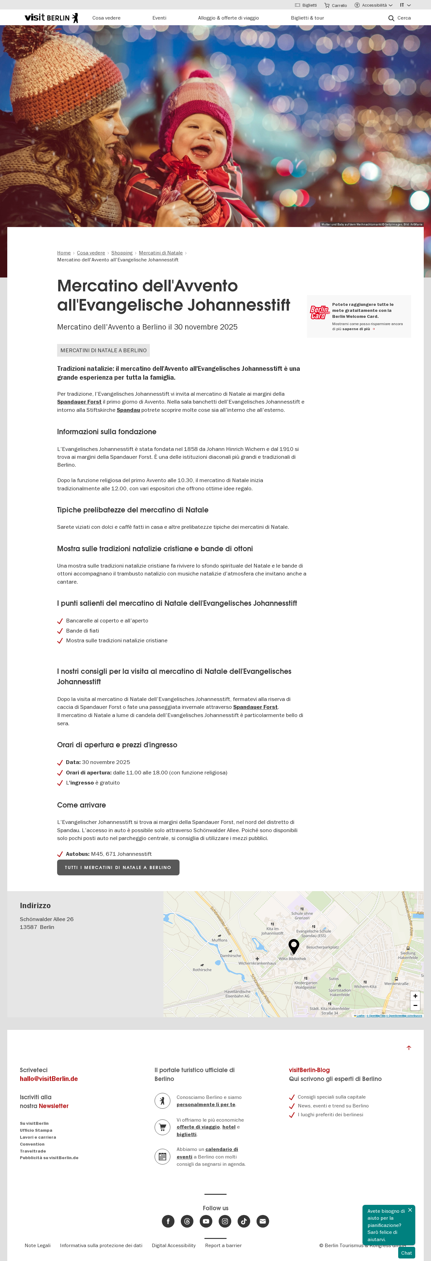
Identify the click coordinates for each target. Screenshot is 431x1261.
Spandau (128, 410)
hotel (229, 1127)
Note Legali (37, 1245)
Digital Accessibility (174, 1245)
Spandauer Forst (79, 402)
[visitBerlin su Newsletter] (263, 1221)
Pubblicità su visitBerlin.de (49, 1157)
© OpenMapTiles (376, 1015)
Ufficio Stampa (36, 1130)
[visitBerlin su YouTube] (206, 1221)
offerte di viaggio (198, 1127)
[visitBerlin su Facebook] (168, 1221)
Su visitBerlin (34, 1123)
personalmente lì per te (206, 1104)
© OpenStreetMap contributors (404, 1015)
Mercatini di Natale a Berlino (103, 350)
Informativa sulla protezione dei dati (101, 1245)
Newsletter (53, 1106)
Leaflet (360, 1015)
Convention (32, 1144)
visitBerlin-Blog (309, 1070)
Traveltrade (33, 1151)
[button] (293, 946)
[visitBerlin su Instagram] (225, 1221)
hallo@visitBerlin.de (49, 1079)
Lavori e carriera (38, 1137)
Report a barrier (223, 1245)
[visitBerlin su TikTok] (244, 1221)
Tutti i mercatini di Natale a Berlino (118, 867)
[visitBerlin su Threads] (187, 1221)
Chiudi (410, 1209)
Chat (406, 1253)
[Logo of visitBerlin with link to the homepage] (51, 17)
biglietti (187, 1134)
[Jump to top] (409, 1049)
